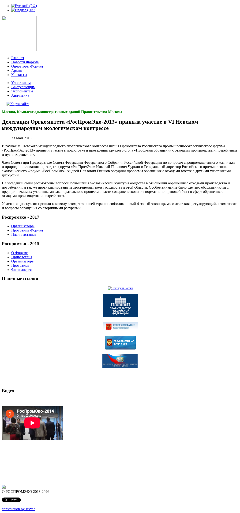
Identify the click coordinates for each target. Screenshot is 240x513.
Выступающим (23, 87)
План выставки (23, 234)
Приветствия (21, 257)
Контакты (19, 75)
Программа (20, 265)
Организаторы (22, 226)
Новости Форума (25, 62)
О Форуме (19, 253)
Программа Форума (27, 230)
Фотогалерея (21, 270)
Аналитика (20, 95)
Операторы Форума (27, 66)
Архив (16, 70)
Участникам (21, 83)
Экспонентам (22, 91)
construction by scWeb (18, 509)
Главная (17, 58)
